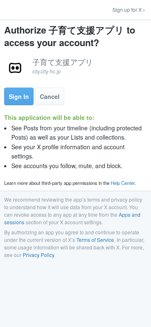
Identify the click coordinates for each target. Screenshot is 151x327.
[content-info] (75, 67)
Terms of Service (95, 239)
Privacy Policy (38, 254)
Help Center (123, 182)
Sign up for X (127, 9)
